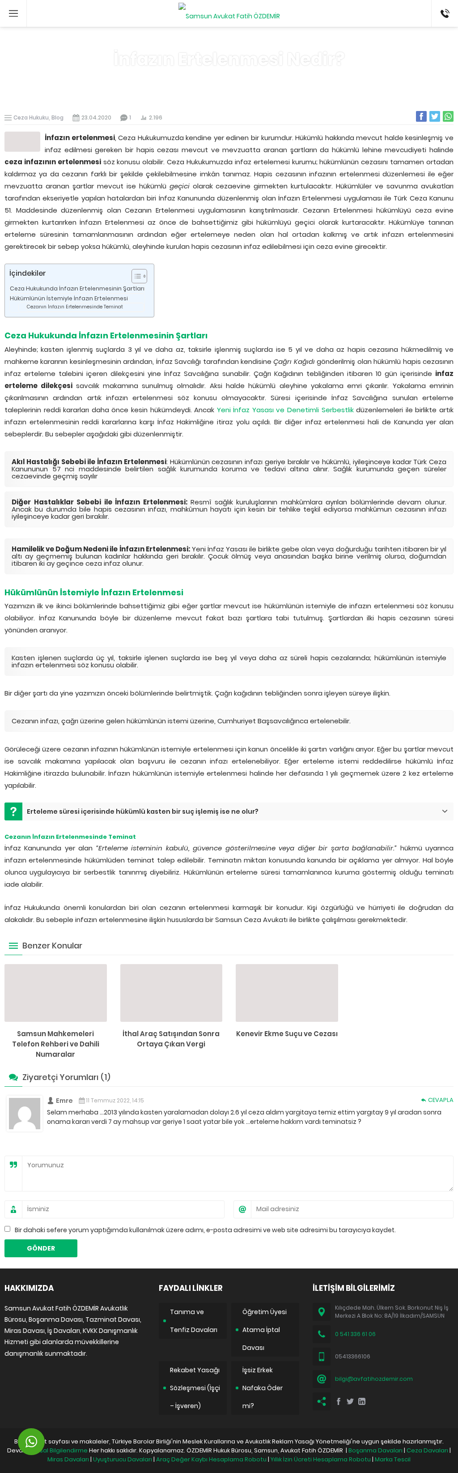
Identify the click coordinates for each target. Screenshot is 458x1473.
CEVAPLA (441, 1100)
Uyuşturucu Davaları (122, 1459)
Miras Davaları (68, 1459)
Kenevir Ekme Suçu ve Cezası (287, 1033)
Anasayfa (206, 79)
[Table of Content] (139, 276)
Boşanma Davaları (375, 1450)
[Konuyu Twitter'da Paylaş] (434, 116)
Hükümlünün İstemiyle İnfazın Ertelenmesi (69, 298)
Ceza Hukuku (247, 79)
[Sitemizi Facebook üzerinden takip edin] (338, 1401)
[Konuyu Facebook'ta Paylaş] (421, 116)
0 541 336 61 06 (355, 1334)
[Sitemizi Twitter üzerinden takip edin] (350, 1401)
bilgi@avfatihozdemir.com (374, 1379)
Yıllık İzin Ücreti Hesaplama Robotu (321, 1459)
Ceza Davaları (427, 1450)
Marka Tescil (393, 1459)
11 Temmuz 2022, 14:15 (115, 1100)
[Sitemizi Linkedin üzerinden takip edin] (361, 1401)
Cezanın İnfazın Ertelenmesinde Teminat (75, 306)
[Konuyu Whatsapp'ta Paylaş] (448, 116)
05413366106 (445, 4)
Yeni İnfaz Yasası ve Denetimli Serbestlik (285, 409)
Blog (57, 117)
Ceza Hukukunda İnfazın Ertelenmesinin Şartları (77, 288)
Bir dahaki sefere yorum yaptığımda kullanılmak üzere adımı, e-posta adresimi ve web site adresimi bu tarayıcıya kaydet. (205, 1229)
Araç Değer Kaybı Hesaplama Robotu (211, 1459)
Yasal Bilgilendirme (60, 1450)
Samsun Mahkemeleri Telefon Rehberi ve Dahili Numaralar (55, 1044)
